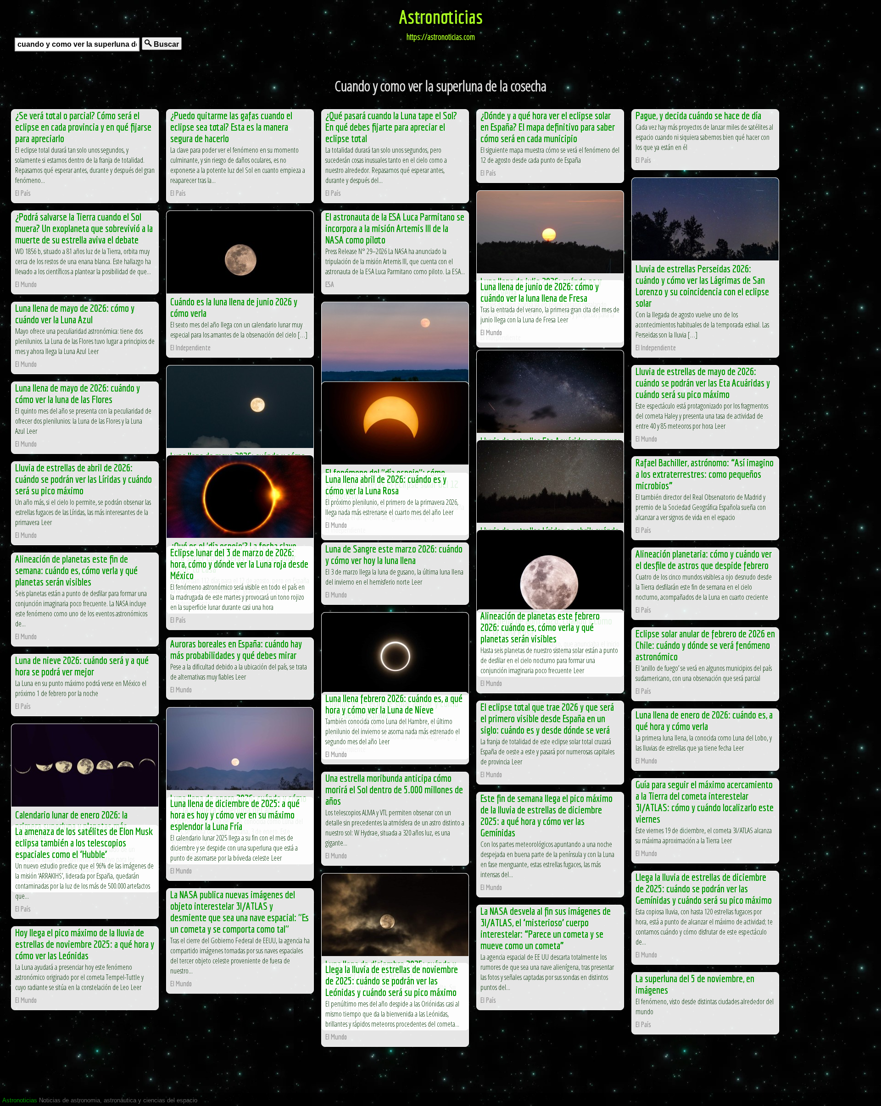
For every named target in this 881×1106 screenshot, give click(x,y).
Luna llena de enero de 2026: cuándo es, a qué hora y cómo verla (704, 720)
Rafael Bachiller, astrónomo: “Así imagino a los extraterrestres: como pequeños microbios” (705, 474)
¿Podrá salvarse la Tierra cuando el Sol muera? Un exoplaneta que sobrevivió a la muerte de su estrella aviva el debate (84, 228)
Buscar (165, 44)
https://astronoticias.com (441, 36)
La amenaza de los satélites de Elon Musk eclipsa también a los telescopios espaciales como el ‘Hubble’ (84, 842)
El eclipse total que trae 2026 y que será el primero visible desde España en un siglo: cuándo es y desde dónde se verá (547, 718)
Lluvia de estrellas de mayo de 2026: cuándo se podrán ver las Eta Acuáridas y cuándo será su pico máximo (703, 382)
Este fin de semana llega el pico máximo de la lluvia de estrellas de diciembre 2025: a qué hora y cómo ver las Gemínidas (546, 815)
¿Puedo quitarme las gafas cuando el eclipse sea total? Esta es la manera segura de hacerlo (231, 127)
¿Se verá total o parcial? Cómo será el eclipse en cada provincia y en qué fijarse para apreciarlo (83, 127)
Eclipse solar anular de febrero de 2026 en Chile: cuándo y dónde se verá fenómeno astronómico (705, 645)
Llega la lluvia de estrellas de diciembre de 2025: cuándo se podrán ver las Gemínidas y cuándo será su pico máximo (704, 888)
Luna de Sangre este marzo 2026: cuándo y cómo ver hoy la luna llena (394, 554)
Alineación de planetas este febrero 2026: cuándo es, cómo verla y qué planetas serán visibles (540, 627)
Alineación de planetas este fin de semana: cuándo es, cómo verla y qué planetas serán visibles (76, 570)
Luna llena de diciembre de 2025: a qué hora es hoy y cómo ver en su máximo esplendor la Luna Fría (235, 814)
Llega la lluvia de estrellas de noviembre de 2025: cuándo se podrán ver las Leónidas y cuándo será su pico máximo (391, 980)
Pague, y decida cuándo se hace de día (698, 115)
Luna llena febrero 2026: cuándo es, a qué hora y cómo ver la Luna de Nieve (394, 703)
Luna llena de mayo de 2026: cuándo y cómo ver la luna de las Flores (77, 393)
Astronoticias (441, 17)
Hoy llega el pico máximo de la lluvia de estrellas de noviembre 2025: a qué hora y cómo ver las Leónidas (84, 944)
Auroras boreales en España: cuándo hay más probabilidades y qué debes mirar (236, 649)
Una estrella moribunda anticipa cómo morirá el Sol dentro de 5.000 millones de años (394, 789)
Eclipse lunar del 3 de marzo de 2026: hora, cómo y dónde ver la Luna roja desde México (239, 564)
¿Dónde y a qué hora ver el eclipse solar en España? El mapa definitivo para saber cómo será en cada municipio (547, 127)
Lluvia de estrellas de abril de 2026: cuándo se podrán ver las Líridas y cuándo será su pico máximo (83, 479)
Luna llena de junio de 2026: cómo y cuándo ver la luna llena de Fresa (539, 292)
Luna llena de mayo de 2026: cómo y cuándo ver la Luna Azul (74, 313)
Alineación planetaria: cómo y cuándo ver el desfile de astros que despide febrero (704, 559)
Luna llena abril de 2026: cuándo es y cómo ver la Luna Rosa (385, 484)
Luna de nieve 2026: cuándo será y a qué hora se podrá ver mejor (82, 665)
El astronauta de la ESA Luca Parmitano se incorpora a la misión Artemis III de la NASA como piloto (394, 228)
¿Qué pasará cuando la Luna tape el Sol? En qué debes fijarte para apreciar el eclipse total (391, 127)
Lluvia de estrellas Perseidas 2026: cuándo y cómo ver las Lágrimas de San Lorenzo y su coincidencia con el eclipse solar (702, 286)
